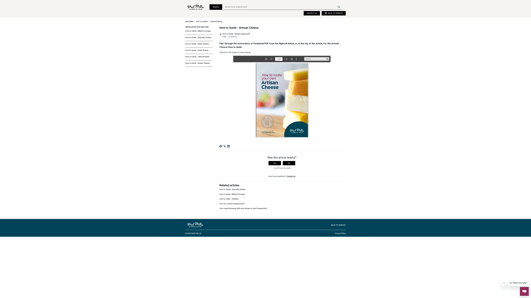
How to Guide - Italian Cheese (197, 44)
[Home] (195, 7)
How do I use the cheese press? (232, 204)
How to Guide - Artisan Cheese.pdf (236, 34)
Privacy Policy (340, 233)
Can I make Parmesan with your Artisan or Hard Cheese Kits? (243, 208)
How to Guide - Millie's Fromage (198, 31)
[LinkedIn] (228, 146)
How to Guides (202, 21)
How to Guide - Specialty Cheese (198, 37)
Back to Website (334, 13)
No (289, 163)
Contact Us (312, 13)
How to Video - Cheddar (229, 199)
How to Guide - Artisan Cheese (197, 63)
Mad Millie (189, 21)
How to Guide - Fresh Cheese (196, 50)
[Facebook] (220, 146)
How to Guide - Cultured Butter (197, 57)
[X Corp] (224, 146)
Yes (274, 163)
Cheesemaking (216, 21)
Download (232, 37)
